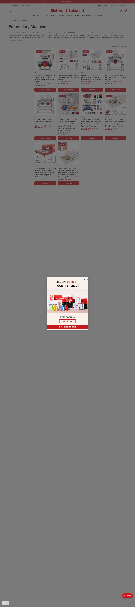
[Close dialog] (85, 279)
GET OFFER (67, 321)
